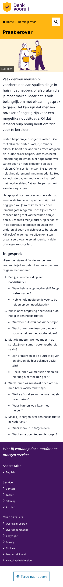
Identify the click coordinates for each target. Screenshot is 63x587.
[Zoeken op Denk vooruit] (56, 22)
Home (10, 22)
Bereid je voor (27, 22)
